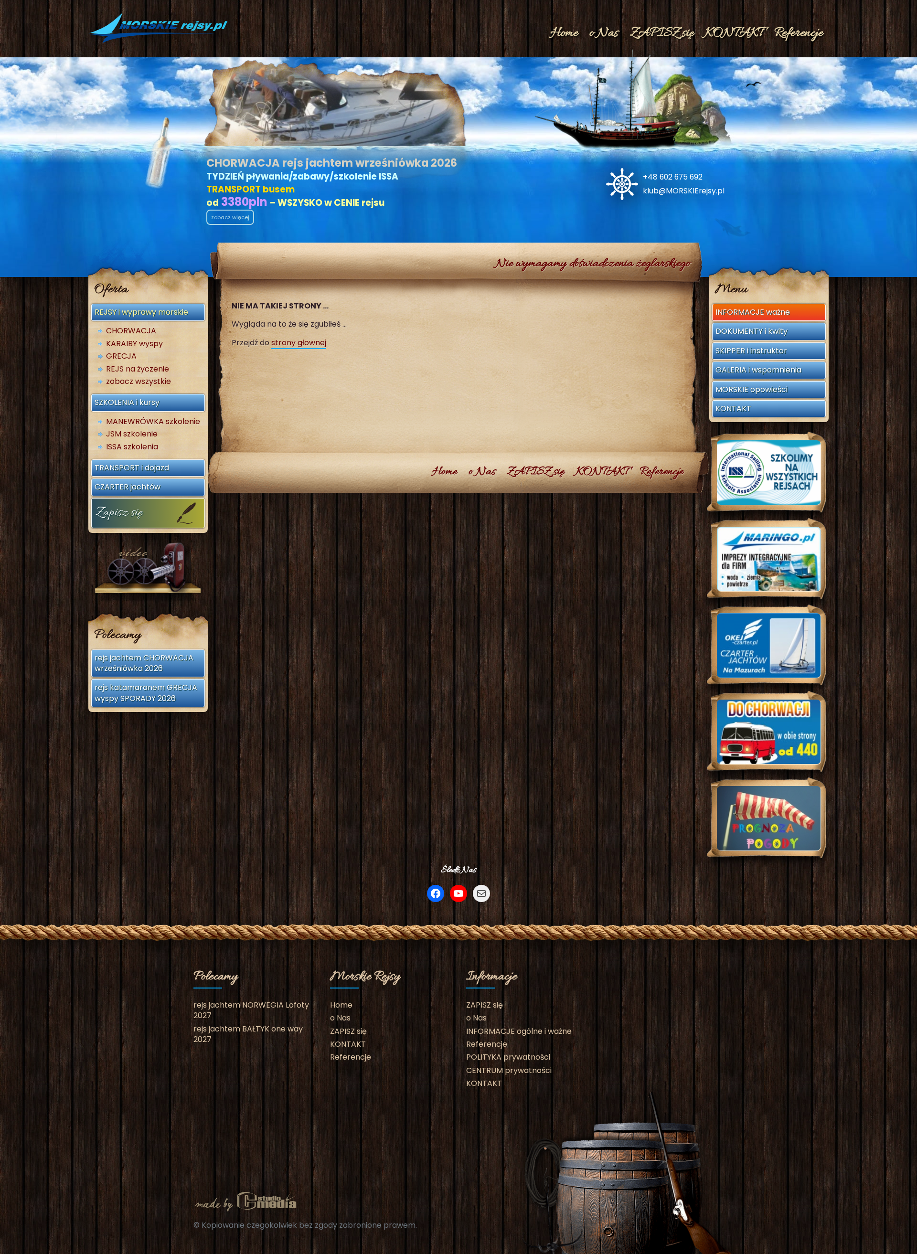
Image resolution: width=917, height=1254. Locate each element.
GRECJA (121, 356)
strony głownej (298, 342)
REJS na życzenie (137, 369)
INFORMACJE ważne (752, 312)
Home (564, 33)
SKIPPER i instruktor (751, 350)
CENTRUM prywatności (509, 1070)
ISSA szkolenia (132, 447)
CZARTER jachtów (127, 486)
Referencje (798, 33)
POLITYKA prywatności (508, 1057)
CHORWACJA (131, 331)
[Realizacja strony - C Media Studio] (246, 1200)
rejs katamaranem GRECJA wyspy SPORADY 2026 (146, 692)
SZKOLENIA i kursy (127, 402)
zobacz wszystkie (138, 381)
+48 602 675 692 (673, 177)
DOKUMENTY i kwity (751, 331)
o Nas (603, 33)
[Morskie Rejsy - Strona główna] (160, 27)
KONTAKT (734, 33)
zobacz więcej (230, 217)
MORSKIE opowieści (751, 389)
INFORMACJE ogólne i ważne (519, 1031)
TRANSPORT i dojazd (132, 467)
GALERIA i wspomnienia (758, 369)
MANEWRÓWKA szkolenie (153, 421)
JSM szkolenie (132, 434)
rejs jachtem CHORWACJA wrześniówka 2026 (144, 663)
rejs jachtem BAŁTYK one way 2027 (248, 1034)
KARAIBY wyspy (134, 344)
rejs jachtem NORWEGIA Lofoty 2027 (251, 1010)
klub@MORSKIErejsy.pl (684, 191)
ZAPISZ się (661, 33)
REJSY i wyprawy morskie (141, 312)
